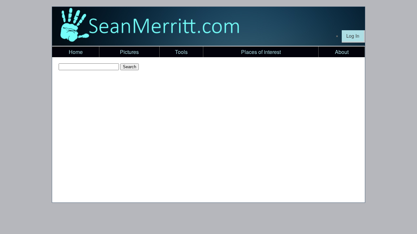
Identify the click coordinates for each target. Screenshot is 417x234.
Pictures (129, 52)
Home (76, 52)
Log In (352, 35)
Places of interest (261, 52)
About (342, 52)
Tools (181, 52)
